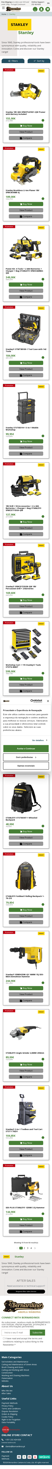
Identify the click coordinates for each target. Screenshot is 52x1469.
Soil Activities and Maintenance (15, 1361)
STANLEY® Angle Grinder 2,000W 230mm (25, 1053)
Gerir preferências (24, 757)
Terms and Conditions (11, 1408)
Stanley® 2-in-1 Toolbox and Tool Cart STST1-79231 (24, 1130)
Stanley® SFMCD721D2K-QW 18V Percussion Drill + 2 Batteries (21, 587)
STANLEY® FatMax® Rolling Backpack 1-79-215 (25, 897)
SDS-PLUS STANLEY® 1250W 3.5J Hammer (25, 1208)
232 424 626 (36, 4)
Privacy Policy (7, 1406)
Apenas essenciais (26, 766)
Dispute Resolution (10, 1411)
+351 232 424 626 (13, 1439)
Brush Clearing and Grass (12, 1367)
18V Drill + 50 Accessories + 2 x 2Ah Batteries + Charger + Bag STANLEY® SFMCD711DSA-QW (23, 508)
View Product (26, 131)
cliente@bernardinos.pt (15, 1446)
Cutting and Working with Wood (15, 1370)
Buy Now (27, 125)
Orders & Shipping (9, 1414)
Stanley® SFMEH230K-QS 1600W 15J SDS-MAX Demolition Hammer (25, 975)
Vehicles (5, 1381)
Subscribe (37, 1332)
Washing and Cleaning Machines (15, 1375)
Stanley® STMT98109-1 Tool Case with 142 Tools (26, 350)
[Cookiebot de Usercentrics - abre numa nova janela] (31, 701)
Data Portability (8, 1422)
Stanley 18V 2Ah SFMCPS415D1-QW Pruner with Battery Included (25, 113)
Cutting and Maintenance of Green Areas (19, 1364)
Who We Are (7, 1390)
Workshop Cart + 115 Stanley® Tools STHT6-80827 (23, 666)
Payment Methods (10, 1403)
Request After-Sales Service (26, 1291)
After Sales (6, 1393)
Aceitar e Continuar (26, 748)
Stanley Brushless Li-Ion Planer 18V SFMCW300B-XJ (22, 191)
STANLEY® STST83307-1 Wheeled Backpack (21, 819)
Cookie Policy (7, 1417)
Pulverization (7, 1378)
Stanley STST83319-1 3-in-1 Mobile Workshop (22, 429)
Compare (27, 138)
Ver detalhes (38, 740)
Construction (7, 1372)
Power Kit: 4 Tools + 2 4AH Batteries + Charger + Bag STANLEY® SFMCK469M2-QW (24, 271)
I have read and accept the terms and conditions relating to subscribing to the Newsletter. (23, 1341)
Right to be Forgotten (11, 1419)
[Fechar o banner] (48, 701)
